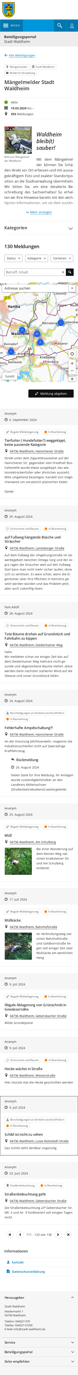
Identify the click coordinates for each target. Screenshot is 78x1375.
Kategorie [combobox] (34, 258)
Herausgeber (14, 1297)
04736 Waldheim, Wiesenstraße (32, 1075)
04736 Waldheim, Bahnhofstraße (33, 927)
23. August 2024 (20, 814)
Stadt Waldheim (15, 1306)
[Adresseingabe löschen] (72, 288)
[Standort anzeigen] (72, 354)
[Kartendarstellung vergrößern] (72, 363)
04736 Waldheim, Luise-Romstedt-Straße (39, 1141)
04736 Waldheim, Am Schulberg (33, 842)
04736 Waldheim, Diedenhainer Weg (36, 645)
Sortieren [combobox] (60, 258)
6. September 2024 (23, 420)
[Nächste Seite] (58, 1234)
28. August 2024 (20, 613)
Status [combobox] (11, 258)
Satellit (10, 376)
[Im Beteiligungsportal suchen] (60, 25)
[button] (39, 228)
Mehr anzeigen (41, 212)
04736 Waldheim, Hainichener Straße (37, 451)
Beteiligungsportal (20, 36)
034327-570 (22, 1321)
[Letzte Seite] (68, 1234)
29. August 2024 (20, 516)
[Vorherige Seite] (20, 1234)
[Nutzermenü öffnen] (72, 25)
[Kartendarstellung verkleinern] (72, 370)
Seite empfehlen (17, 1361)
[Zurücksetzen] (63, 272)
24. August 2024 (20, 701)
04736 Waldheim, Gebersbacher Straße (38, 1016)
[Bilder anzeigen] (18, 861)
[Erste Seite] (10, 1234)
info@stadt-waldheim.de (29, 1329)
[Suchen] (70, 272)
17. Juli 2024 (18, 899)
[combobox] (35, 288)
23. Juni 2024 (18, 1173)
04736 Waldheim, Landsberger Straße (37, 548)
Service (10, 1342)
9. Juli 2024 (17, 984)
